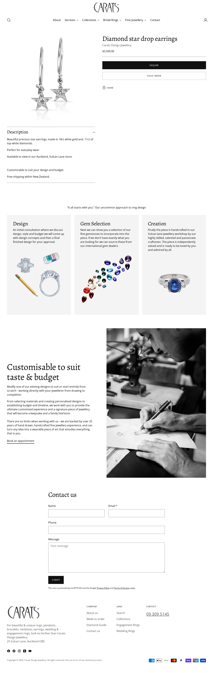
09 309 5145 (157, 614)
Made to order (96, 619)
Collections (123, 619)
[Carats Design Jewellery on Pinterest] (14, 651)
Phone (52, 522)
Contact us (93, 631)
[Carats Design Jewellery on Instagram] (20, 651)
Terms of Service (121, 588)
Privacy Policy (103, 588)
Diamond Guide (96, 625)
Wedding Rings (125, 631)
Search (120, 613)
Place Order (154, 75)
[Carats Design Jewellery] (106, 7)
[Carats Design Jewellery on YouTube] (30, 651)
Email (112, 506)
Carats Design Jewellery (116, 45)
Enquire (154, 65)
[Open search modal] (8, 20)
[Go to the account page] (204, 20)
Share (110, 87)
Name (52, 506)
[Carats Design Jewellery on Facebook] (9, 651)
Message (53, 539)
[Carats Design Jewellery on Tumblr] (25, 651)
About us (92, 613)
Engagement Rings (128, 625)
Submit (56, 579)
